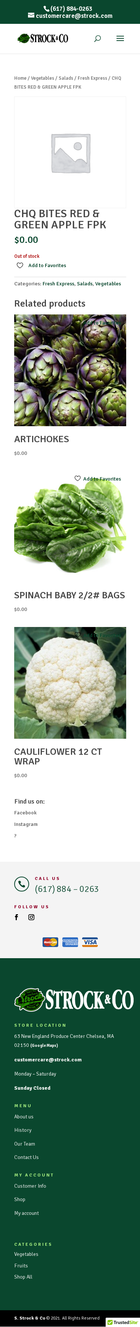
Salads (66, 78)
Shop (19, 1199)
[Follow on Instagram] (31, 917)
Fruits (21, 1266)
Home (20, 78)
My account (26, 1213)
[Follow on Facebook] (16, 917)
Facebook (25, 813)
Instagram (26, 824)
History (22, 1130)
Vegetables (42, 78)
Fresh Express (92, 78)
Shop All (23, 1277)
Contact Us (26, 1157)
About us (24, 1117)
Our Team (24, 1144)
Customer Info (30, 1186)
